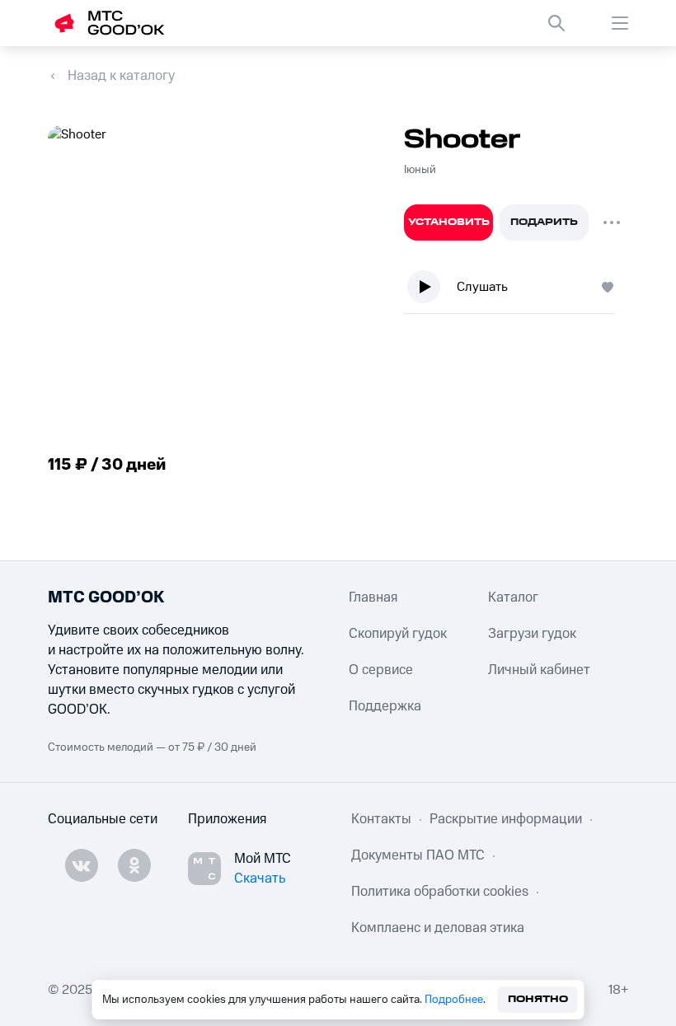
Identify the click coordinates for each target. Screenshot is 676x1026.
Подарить (544, 222)
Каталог (513, 597)
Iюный (420, 169)
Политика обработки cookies (439, 891)
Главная (373, 597)
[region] (516, 290)
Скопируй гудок (398, 633)
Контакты (381, 819)
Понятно (538, 999)
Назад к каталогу (121, 76)
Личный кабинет (539, 670)
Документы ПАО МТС (418, 855)
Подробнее (454, 999)
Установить (449, 222)
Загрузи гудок (532, 633)
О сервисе (381, 670)
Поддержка (385, 706)
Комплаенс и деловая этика (437, 928)
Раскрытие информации (506, 819)
